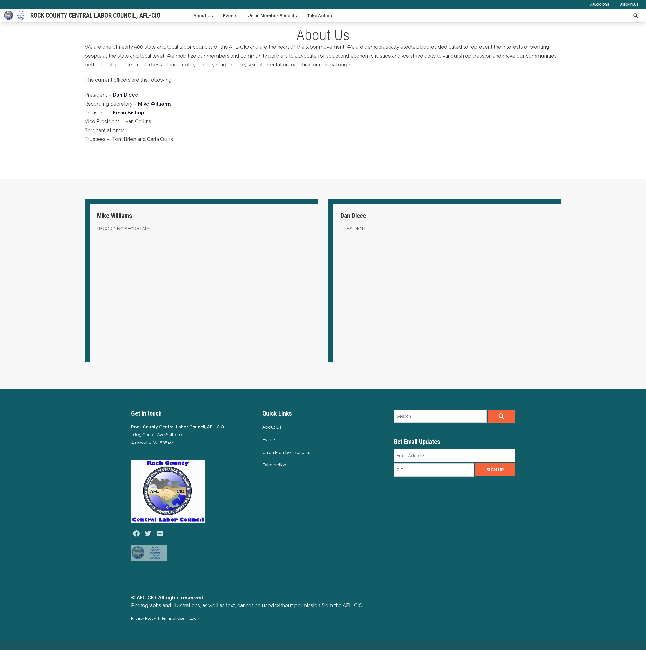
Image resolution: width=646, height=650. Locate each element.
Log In (195, 618)
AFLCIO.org (599, 4)
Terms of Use (172, 618)
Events (230, 15)
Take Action (319, 15)
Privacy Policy (143, 618)
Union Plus (629, 4)
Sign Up (495, 469)
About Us (203, 15)
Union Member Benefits (272, 15)
